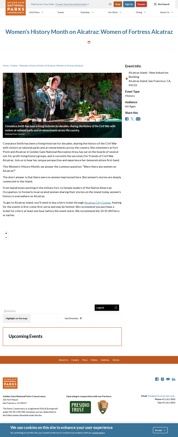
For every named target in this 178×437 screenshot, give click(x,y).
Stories (116, 359)
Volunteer (85, 12)
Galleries (105, 359)
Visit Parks (34, 12)
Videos (94, 359)
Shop (117, 4)
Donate (141, 4)
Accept (158, 430)
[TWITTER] (132, 119)
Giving (139, 12)
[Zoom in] (6, 233)
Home (6, 65)
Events (61, 12)
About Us (164, 12)
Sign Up (129, 4)
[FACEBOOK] (126, 119)
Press (84, 359)
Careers (75, 359)
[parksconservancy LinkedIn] (173, 378)
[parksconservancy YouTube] (168, 378)
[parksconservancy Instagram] (162, 378)
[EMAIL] (138, 119)
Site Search (163, 4)
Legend (100, 307)
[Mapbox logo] (10, 311)
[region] (62, 272)
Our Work (113, 12)
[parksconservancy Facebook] (157, 378)
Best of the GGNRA (77, 4)
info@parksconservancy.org (161, 395)
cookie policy (98, 432)
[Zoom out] (6, 237)
